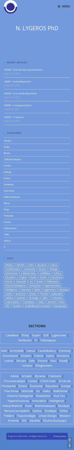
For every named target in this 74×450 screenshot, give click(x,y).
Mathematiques (12, 196)
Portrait (44, 293)
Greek (39, 281)
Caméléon (12, 335)
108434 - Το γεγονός (14, 117)
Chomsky (65, 351)
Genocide (21, 281)
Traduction (56, 297)
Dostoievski (11, 273)
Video (41, 301)
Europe (66, 386)
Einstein (26, 356)
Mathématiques (45, 406)
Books (7, 153)
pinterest (20, 293)
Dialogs (8, 172)
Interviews (9, 190)
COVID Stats (48, 381)
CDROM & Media (12, 159)
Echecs (57, 273)
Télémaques (48, 340)
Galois (50, 356)
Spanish (21, 297)
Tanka (63, 411)
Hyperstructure (52, 285)
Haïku (46, 391)
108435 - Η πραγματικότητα (17, 105)
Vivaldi (63, 361)
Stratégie (50, 411)
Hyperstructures (18, 401)
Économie (36, 386)
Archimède (16, 351)
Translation (29, 301)
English (23, 277)
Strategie (34, 297)
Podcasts (8, 215)
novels (8, 293)
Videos (7, 240)
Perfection (25, 340)
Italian (37, 289)
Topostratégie (26, 416)
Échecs (22, 386)
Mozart (21, 361)
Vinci (61, 301)
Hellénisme (60, 391)
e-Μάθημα (45, 273)
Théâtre (8, 416)
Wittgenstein (43, 365)
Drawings (9, 184)
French (8, 281)
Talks (6, 234)
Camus (53, 264)
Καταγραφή (60, 305)
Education (10, 277)
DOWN (69, 445)
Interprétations (12, 406)
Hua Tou (59, 396)
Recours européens (17, 411)
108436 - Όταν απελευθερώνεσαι (20, 93)
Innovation (39, 401)
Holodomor (35, 285)
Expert (36, 335)
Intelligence (11, 289)
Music (7, 203)
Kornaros (63, 356)
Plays (6, 209)
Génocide (27, 391)
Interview (26, 289)
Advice (15, 376)
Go (31, 281)
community (29, 268)
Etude (33, 277)
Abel (4, 351)
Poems (7, 222)
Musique (63, 289)
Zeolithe (17, 305)
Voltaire (27, 365)
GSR (46, 335)
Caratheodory (12, 268)
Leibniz (9, 361)
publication (57, 293)
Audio (7, 146)
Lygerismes (58, 335)
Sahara (9, 297)
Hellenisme (52, 281)
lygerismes (50, 289)
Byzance (42, 264)
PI (36, 340)
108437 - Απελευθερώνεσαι (17, 81)
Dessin (42, 268)
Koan (28, 406)
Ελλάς (25, 335)
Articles (7, 140)
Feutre (43, 277)
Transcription (12, 301)
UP (69, 439)
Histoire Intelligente (15, 285)
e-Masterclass (28, 273)
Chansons (54, 376)
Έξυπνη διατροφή (54, 420)
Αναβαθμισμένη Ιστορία (37, 305)
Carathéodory (47, 351)
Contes (7, 165)
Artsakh (21, 264)
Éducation (51, 386)
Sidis (32, 361)
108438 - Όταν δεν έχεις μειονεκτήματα (23, 69)
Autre (31, 264)
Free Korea (56, 277)
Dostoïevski (10, 356)
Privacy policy (59, 436)
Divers (7, 178)
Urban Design (48, 416)
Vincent (52, 301)
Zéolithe (34, 420)
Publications (10, 228)
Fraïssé (38, 356)
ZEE (7, 305)
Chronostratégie (14, 381)
